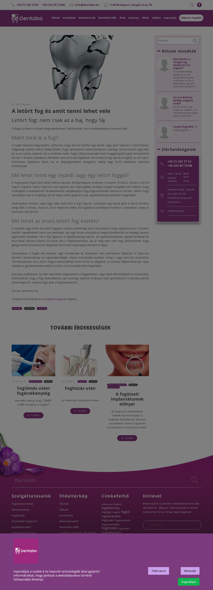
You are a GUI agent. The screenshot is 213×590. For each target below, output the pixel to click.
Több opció (158, 571)
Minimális (190, 571)
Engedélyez (188, 582)
